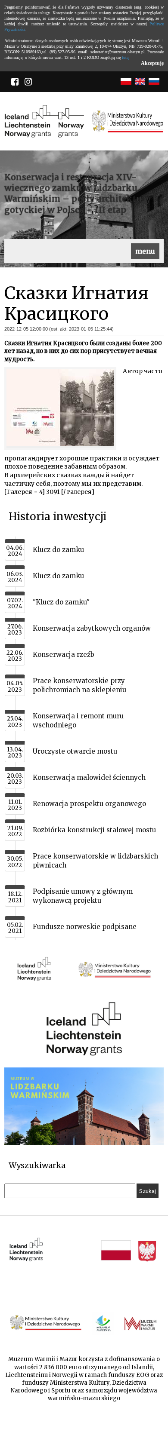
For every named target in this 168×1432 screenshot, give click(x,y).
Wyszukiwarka (37, 1165)
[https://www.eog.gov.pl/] (84, 988)
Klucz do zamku (58, 550)
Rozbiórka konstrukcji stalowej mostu (94, 830)
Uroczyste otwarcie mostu (75, 751)
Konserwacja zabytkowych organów (92, 628)
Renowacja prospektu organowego (89, 804)
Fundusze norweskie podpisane (85, 927)
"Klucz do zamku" (61, 602)
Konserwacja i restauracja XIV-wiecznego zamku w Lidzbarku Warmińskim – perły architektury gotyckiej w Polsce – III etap (77, 193)
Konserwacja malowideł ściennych (89, 777)
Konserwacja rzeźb (63, 654)
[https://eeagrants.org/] (84, 1054)
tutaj (126, 57)
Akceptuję (152, 63)
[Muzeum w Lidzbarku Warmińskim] (84, 1143)
